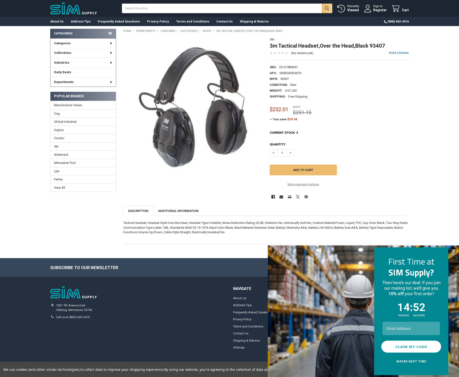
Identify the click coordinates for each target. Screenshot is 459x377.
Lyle (56, 171)
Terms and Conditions (192, 21)
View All (59, 187)
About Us (57, 21)
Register (380, 10)
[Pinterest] (306, 196)
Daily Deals (62, 72)
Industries (61, 62)
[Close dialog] (453, 250)
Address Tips (81, 21)
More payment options (303, 184)
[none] (193, 107)
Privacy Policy (158, 21)
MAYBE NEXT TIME (411, 361)
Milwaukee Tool (65, 163)
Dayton (59, 130)
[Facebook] (273, 196)
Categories (62, 43)
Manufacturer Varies (68, 105)
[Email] (281, 196)
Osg (57, 113)
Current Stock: (284, 132)
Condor (59, 138)
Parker (58, 179)
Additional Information (178, 211)
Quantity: (278, 144)
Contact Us (224, 21)
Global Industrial (65, 121)
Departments (64, 82)
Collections (62, 53)
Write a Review (399, 53)
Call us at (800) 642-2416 (73, 317)
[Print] (289, 196)
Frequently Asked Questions (119, 21)
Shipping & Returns (254, 21)
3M (56, 146)
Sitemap (239, 347)
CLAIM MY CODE (411, 346)
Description (138, 211)
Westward (61, 154)
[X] (297, 196)
